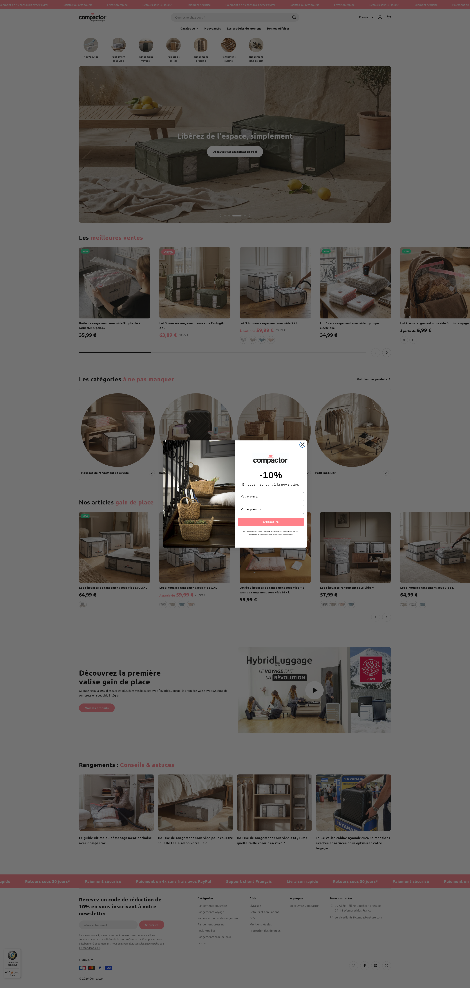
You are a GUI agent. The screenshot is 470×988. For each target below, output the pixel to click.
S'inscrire (271, 521)
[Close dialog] (302, 444)
